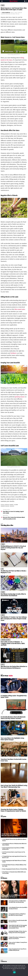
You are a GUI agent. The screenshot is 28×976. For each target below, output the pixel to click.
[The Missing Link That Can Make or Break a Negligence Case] (14, 559)
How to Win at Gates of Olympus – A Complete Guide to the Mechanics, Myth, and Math (13, 643)
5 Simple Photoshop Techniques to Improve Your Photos (17, 938)
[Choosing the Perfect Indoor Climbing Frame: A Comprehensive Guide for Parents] (14, 798)
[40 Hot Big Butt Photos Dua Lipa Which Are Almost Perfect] (4, 909)
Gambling (3, 639)
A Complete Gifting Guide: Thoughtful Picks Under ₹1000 (14, 696)
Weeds (12, 506)
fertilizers (13, 353)
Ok (14, 972)
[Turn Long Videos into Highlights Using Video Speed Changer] (14, 728)
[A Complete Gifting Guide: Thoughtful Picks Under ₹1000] (14, 685)
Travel (2, 544)
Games (2, 615)
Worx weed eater (20, 309)
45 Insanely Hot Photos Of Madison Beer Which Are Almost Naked (17, 914)
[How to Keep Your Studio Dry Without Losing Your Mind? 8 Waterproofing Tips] (14, 773)
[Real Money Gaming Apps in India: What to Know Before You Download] (14, 583)
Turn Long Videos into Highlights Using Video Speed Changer (12, 739)
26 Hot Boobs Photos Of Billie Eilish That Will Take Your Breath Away (17, 901)
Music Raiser (14, 1)
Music (2, 664)
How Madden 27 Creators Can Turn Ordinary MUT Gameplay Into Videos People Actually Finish (14, 618)
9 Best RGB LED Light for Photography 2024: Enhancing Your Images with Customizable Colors (18, 927)
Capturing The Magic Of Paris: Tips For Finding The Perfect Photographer (18, 932)
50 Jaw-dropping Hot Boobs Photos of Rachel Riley (14, 869)
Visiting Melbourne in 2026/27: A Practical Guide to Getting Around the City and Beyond (13, 547)
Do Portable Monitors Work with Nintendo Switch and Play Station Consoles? (13, 717)
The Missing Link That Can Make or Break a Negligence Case (13, 571)
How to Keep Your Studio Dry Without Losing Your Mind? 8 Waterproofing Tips (14, 786)
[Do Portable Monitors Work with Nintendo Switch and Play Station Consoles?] (14, 706)
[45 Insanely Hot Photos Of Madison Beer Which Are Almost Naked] (4, 915)
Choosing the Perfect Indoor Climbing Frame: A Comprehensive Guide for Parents (13, 810)
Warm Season (5, 506)
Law (2, 568)
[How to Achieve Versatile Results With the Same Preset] (4, 921)
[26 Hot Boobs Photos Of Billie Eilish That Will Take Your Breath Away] (14, 828)
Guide (11, 676)
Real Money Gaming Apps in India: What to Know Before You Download (13, 595)
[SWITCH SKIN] (24, 1)
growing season (20, 397)
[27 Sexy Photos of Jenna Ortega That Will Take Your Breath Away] (14, 889)
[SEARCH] (26, 1)
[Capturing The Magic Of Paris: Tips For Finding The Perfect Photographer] (4, 933)
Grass (12, 504)
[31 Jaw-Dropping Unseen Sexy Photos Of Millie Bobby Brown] (4, 950)
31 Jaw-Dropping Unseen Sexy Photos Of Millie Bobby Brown (17, 949)
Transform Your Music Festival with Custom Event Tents (13, 760)
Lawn (16, 504)
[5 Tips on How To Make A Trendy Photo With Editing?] (4, 944)
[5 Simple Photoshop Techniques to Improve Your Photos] (4, 938)
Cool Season (5, 504)
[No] (13, 973)
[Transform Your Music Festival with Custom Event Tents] (14, 749)
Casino (2, 592)
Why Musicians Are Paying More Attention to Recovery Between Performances (14, 667)
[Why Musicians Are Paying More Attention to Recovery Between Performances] (14, 655)
